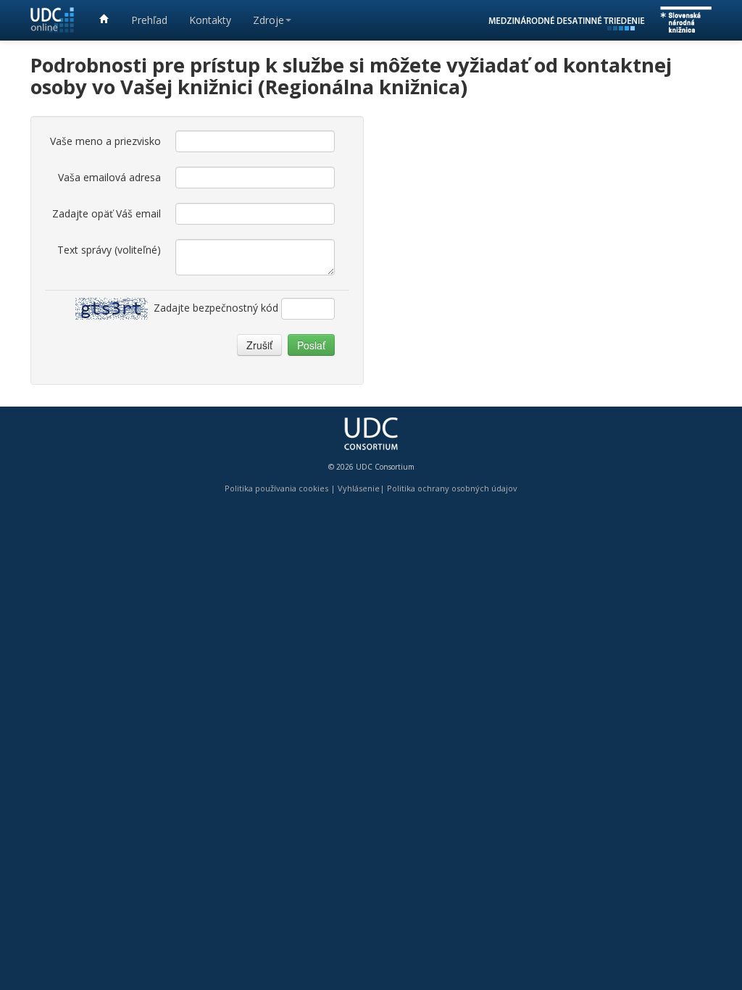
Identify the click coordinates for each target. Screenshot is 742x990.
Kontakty (210, 20)
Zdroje (268, 20)
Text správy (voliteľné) (109, 250)
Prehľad (149, 20)
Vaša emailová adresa (109, 177)
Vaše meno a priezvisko (105, 141)
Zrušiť (259, 345)
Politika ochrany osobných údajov (452, 488)
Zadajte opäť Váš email (106, 213)
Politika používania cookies (276, 488)
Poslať (311, 345)
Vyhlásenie (359, 488)
